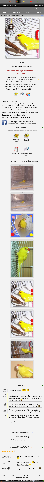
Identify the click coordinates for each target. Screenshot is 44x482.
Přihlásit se (39, 5)
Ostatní (38, 12)
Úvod (5, 9)
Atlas (27, 12)
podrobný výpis (14, 440)
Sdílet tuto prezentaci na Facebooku (20, 122)
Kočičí (12, 2)
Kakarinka (5, 456)
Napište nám (26, 480)
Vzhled (31, 480)
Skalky (33, 2)
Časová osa (16, 153)
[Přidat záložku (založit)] (1, 481)
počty (23, 440)
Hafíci (5, 2)
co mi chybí (31, 440)
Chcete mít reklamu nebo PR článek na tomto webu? (21, 476)
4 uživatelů (33, 84)
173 (12, 82)
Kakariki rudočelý (31, 77)
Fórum (38, 9)
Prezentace (16, 9)
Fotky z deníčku (26, 153)
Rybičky (26, 2)
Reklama (20, 480)
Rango (19, 15)
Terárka (40, 2)
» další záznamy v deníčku (10, 422)
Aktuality (16, 12)
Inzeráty (27, 9)
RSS (15, 480)
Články (5, 12)
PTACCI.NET (5, 5)
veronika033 (6, 462)
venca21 (13, 15)
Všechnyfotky (16, 140)
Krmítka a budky (22, 477)
